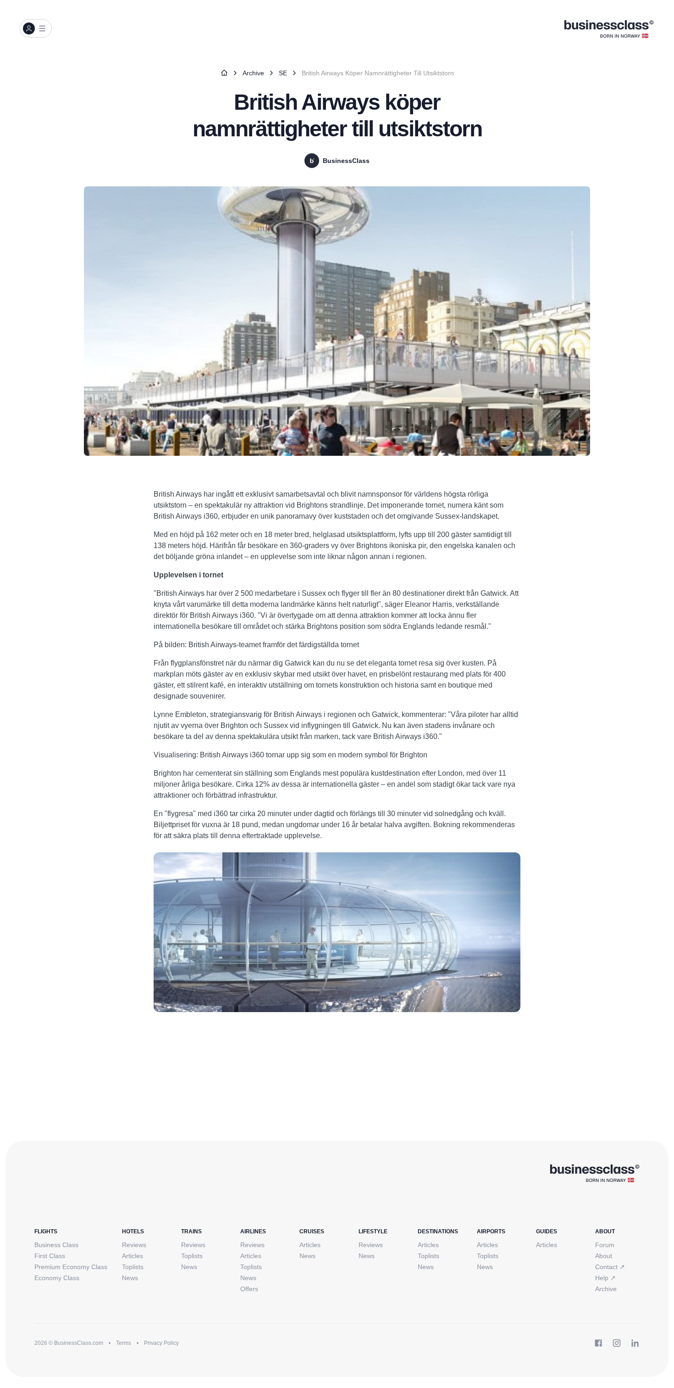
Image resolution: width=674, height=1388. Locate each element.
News (130, 1278)
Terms (123, 1343)
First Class (49, 1256)
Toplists (133, 1267)
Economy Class (56, 1278)
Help (605, 1278)
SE (283, 73)
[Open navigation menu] (35, 28)
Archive (253, 73)
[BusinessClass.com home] (594, 1173)
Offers (249, 1289)
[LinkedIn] (635, 1343)
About (603, 1256)
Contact (610, 1267)
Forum (604, 1245)
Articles (132, 1256)
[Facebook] (598, 1343)
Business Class (56, 1245)
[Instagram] (616, 1343)
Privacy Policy (161, 1343)
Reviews (134, 1245)
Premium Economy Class (70, 1267)
